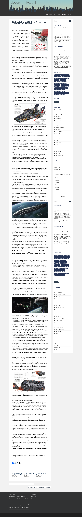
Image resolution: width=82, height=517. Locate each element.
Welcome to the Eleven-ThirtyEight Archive (62, 27)
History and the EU (63, 260)
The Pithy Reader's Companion (60, 273)
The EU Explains (64, 88)
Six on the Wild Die (59, 146)
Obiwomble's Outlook (60, 133)
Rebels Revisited (57, 84)
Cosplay (57, 184)
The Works (58, 153)
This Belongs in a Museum (60, 155)
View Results (63, 196)
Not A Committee (59, 131)
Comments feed (57, 167)
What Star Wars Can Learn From (60, 94)
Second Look (66, 84)
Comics (57, 182)
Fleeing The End (61, 78)
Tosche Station (18, 515)
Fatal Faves (56, 78)
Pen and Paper (58, 136)
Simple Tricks (56, 14)
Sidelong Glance (59, 140)
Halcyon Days (58, 125)
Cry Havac (58, 116)
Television (58, 177)
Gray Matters (57, 260)
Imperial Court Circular (60, 127)
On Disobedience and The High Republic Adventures (61, 59)
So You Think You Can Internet (59, 86)
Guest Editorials (59, 122)
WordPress (71, 515)
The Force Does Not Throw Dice (60, 89)
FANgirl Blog (25, 515)
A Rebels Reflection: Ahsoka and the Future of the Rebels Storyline (62, 67)
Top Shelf (67, 273)
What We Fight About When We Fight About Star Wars (62, 30)
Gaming (57, 189)
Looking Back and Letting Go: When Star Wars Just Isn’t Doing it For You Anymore (61, 34)
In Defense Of (57, 81)
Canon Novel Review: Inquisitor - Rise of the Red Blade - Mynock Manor (62, 49)
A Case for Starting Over (58, 75)
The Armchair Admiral (60, 149)
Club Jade (11, 515)
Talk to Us (69, 14)
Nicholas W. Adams (26, 26)
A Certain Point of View (60, 109)
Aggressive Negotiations (60, 114)
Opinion (32, 503)
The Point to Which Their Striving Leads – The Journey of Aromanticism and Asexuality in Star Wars (62, 37)
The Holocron (58, 151)
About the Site (49, 14)
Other (57, 191)
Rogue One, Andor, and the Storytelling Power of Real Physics (61, 41)
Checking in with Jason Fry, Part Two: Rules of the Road (17, 474)
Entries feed (56, 165)
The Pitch (63, 91)
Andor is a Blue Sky (64, 54)
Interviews (34, 26)
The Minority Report (58, 91)
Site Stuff (57, 144)
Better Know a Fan (66, 75)
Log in (55, 162)
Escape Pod (57, 76)
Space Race (67, 86)
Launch (66, 81)
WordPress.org (57, 169)
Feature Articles (59, 120)
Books (57, 180)
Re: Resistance (64, 83)
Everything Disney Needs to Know (65, 76)
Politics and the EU (58, 83)
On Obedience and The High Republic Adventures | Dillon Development (61, 62)
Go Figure (66, 78)
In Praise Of (62, 81)
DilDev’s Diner (58, 118)
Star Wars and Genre (58, 88)
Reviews (62, 84)
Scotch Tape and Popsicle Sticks (61, 138)
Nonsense (63, 14)
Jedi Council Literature (33, 515)
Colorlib (64, 515)
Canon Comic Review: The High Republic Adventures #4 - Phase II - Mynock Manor (62, 57)
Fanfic (57, 187)
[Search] (70, 21)
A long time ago (59, 111)
